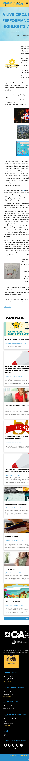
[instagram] (5, 745)
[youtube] (21, 745)
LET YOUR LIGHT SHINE (12, 602)
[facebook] (17, 745)
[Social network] (14, 748)
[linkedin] (9, 745)
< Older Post (7, 307)
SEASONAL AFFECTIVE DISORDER (16, 504)
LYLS (23, 190)
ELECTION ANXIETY (11, 537)
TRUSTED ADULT (10, 569)
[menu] (26, 3)
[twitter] (13, 745)
